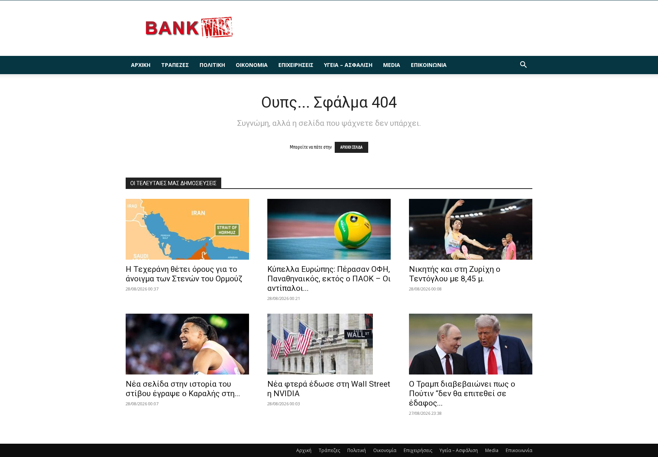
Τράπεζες (175, 64)
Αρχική (140, 64)
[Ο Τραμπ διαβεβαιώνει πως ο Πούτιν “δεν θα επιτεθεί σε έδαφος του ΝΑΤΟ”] (470, 344)
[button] (523, 65)
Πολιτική (212, 64)
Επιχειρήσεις (295, 64)
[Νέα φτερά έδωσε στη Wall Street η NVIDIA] (329, 344)
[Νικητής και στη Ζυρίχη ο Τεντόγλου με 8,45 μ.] (470, 229)
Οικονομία (252, 64)
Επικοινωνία (429, 64)
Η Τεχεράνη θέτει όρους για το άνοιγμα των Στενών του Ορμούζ (184, 274)
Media (391, 64)
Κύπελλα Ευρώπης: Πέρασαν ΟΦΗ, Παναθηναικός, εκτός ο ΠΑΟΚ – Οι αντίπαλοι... (329, 279)
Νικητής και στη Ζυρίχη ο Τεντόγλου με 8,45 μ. (454, 274)
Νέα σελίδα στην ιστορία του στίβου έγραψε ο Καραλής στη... (183, 388)
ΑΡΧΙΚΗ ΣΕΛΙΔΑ (351, 147)
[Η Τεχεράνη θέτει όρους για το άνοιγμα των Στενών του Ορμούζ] (187, 229)
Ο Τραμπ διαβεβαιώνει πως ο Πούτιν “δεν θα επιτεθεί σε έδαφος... (462, 393)
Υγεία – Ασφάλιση (348, 64)
